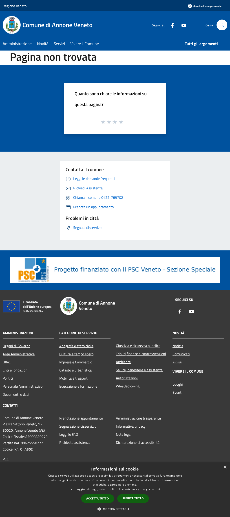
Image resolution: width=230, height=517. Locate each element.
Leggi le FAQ (68, 434)
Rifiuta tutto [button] (133, 498)
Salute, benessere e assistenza (139, 370)
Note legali (124, 434)
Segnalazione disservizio (77, 426)
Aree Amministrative (19, 354)
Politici (8, 378)
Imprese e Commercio (75, 362)
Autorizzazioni (127, 378)
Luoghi (177, 384)
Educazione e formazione (78, 386)
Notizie (177, 346)
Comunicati (181, 354)
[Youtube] (181, 25)
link (158, 489)
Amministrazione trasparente (138, 418)
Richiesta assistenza (74, 442)
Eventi (177, 392)
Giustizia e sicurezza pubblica (138, 345)
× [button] (225, 467)
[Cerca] (222, 25)
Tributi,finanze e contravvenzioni (141, 353)
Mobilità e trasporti (73, 378)
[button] (115, 509)
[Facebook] (170, 25)
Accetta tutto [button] (97, 498)
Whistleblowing (127, 386)
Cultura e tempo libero (76, 354)
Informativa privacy (131, 426)
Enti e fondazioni (15, 370)
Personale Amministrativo (22, 386)
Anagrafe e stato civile (76, 346)
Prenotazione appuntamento (81, 418)
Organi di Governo (16, 346)
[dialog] (115, 489)
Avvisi (177, 362)
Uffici (7, 362)
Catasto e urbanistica (75, 370)
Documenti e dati (16, 394)
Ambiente (123, 362)
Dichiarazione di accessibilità (137, 442)
